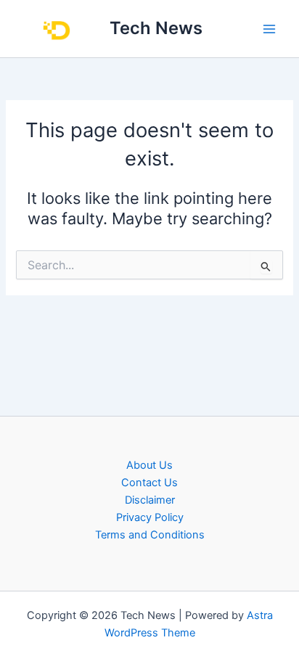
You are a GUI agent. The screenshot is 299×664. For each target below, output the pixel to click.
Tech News (156, 27)
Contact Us (149, 482)
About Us (149, 465)
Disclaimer (150, 500)
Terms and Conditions (150, 534)
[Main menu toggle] (269, 29)
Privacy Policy (150, 517)
